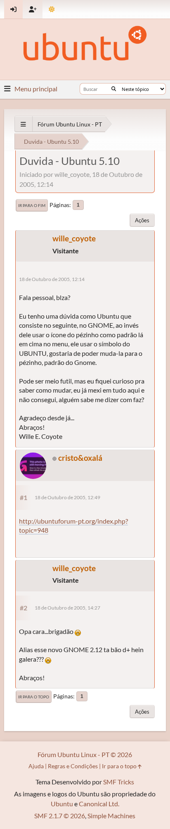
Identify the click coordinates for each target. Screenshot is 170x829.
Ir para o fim (31, 205)
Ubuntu (62, 804)
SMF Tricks (118, 782)
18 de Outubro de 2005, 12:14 (52, 279)
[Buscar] (113, 89)
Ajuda (36, 765)
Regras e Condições (73, 765)
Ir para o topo (33, 696)
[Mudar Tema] (51, 9)
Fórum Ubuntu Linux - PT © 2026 (85, 754)
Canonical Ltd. (99, 804)
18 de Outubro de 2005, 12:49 (67, 497)
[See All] (23, 124)
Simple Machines (111, 815)
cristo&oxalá (80, 457)
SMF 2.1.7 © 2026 (59, 815)
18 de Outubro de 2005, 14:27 (67, 607)
